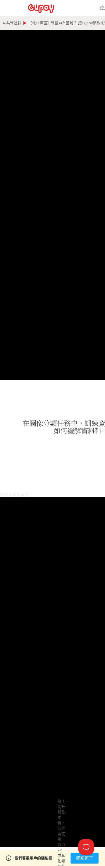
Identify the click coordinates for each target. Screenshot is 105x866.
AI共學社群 (12, 22)
